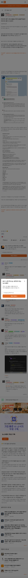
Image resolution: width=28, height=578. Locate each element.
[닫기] (24, 281)
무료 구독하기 (14, 296)
